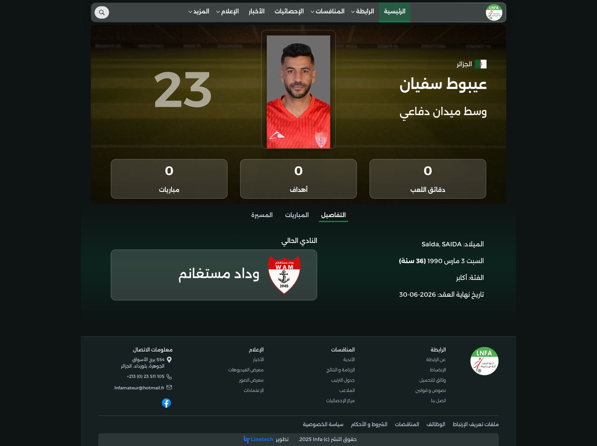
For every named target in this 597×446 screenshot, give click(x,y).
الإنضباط (438, 370)
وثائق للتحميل (432, 380)
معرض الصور (251, 380)
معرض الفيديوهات (246, 370)
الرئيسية (394, 11)
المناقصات (407, 424)
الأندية (349, 359)
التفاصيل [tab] (333, 215)
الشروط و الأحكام (369, 424)
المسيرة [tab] (262, 215)
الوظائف (436, 424)
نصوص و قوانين (430, 390)
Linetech (262, 439)
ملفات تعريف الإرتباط (476, 424)
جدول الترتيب (343, 380)
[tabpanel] (298, 269)
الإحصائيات (289, 11)
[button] (364, 12)
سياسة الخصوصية (323, 424)
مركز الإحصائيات (340, 400)
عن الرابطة (436, 359)
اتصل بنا (438, 400)
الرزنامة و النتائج (340, 370)
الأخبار (257, 11)
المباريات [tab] (297, 215)
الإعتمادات (254, 390)
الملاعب (347, 390)
